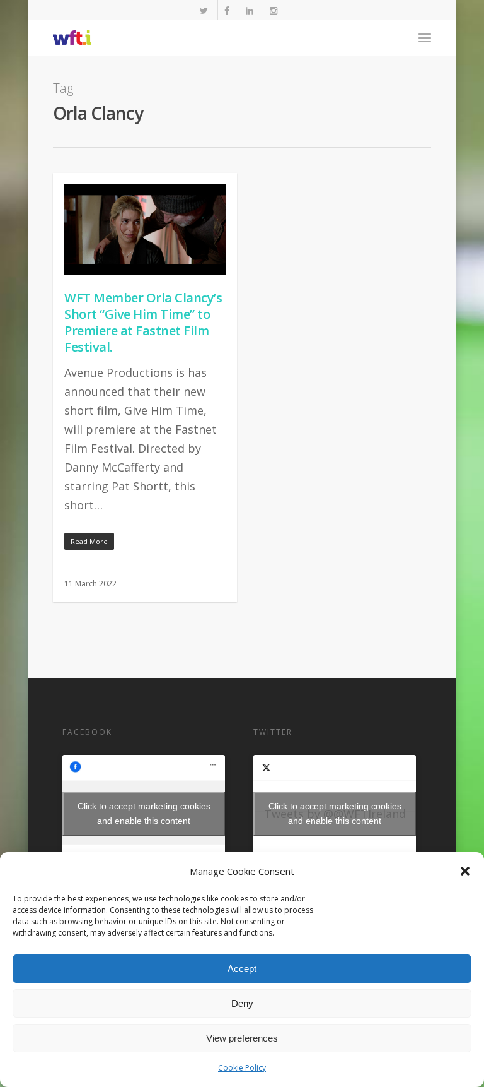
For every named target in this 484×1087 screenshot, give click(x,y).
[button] (465, 871)
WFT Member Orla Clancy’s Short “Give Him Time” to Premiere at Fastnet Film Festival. (143, 322)
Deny (242, 1003)
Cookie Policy (242, 1067)
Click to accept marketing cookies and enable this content (144, 813)
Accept (242, 968)
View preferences (242, 1038)
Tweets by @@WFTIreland (335, 813)
